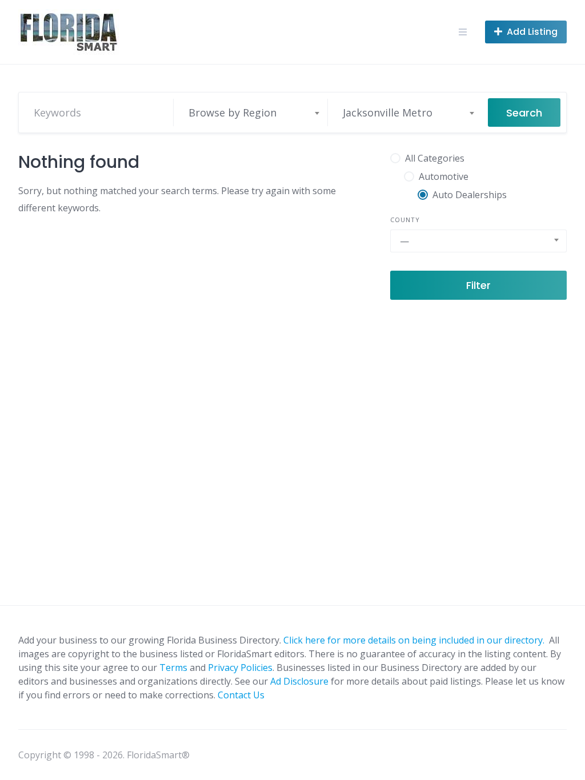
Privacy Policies (240, 667)
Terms (173, 667)
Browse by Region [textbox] (233, 112)
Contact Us (241, 695)
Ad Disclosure (299, 681)
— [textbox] (404, 241)
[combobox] (253, 112)
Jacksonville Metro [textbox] (387, 112)
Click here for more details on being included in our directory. (415, 640)
